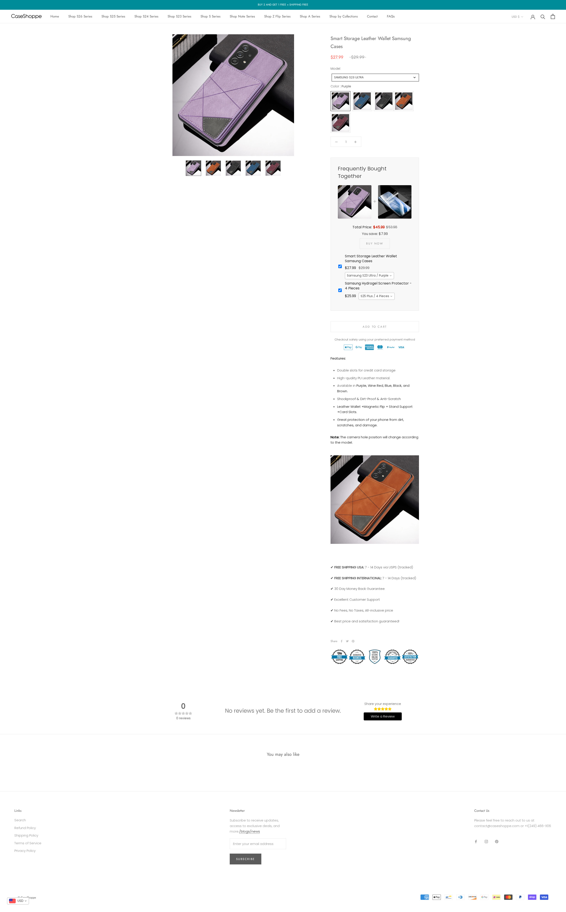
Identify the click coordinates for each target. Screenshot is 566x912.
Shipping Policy (26, 835)
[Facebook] (341, 641)
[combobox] (375, 77)
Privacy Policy (25, 850)
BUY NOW (374, 243)
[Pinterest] (353, 641)
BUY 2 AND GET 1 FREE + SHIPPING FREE (283, 5)
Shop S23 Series (179, 16)
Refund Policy (25, 827)
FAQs (391, 16)
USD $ (516, 17)
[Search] (543, 16)
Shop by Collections (343, 16)
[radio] (340, 101)
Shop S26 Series (80, 16)
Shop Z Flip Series (277, 16)
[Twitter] (347, 641)
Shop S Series (210, 16)
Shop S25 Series (113, 16)
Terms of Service (27, 843)
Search (20, 820)
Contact (372, 16)
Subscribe (245, 859)
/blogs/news (249, 831)
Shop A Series (310, 16)
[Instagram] (486, 841)
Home (54, 16)
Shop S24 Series (146, 16)
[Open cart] (553, 16)
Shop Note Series (242, 16)
